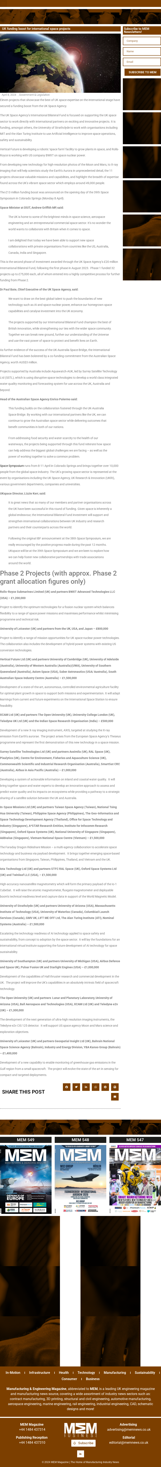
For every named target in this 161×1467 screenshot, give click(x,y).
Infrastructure (39, 1373)
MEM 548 (80, 1139)
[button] (3, 3)
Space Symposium (12, 465)
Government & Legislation (34, 94)
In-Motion (13, 1373)
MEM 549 (25, 1139)
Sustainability (145, 1373)
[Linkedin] (80, 1453)
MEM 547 (135, 1139)
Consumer (69, 1379)
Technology (86, 1373)
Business (93, 1379)
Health (64, 1373)
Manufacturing (115, 1373)
